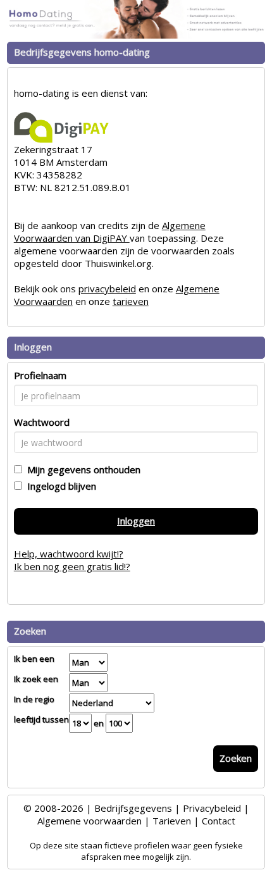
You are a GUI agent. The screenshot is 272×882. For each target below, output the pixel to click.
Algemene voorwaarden (89, 820)
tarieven (131, 301)
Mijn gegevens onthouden (81, 469)
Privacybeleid (212, 808)
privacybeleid (107, 288)
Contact (218, 820)
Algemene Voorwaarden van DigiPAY (110, 231)
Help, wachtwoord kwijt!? (68, 553)
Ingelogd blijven (59, 486)
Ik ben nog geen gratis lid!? (72, 566)
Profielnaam (40, 375)
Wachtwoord (42, 422)
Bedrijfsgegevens (133, 808)
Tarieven (171, 820)
